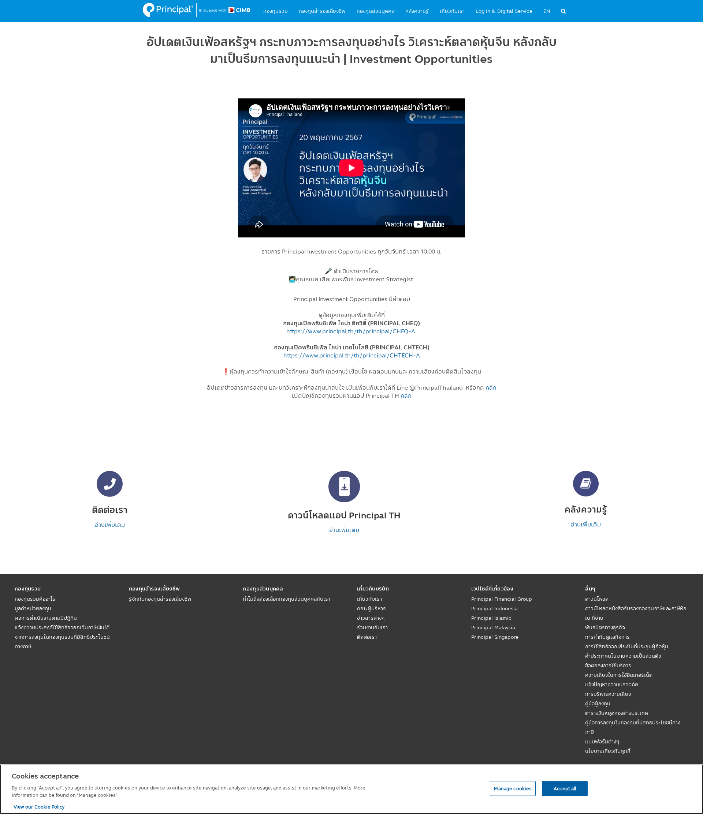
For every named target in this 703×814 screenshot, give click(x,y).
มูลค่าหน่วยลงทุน (33, 608)
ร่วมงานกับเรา (372, 627)
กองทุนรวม (275, 11)
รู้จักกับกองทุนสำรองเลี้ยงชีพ (160, 599)
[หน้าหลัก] (196, 10)
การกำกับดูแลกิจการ (607, 637)
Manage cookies (513, 788)
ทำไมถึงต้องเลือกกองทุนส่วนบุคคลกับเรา (286, 599)
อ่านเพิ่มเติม (110, 525)
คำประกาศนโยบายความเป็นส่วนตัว (623, 656)
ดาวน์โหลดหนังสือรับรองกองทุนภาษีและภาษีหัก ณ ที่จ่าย (636, 613)
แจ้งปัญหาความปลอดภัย (611, 684)
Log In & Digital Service (504, 11)
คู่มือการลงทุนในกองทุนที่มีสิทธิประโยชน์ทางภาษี (632, 727)
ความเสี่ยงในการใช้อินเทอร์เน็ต (618, 675)
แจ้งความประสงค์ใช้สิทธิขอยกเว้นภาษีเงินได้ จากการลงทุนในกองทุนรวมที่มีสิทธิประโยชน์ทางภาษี (62, 637)
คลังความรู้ (417, 11)
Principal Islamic (491, 618)
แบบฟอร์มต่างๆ (602, 741)
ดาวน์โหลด (597, 599)
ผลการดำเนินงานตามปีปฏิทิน (46, 618)
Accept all (565, 788)
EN (546, 11)
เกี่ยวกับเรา (452, 11)
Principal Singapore (494, 637)
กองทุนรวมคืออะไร (35, 599)
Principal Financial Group (501, 599)
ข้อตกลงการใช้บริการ (608, 665)
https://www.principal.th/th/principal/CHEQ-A (350, 331)
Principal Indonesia (494, 608)
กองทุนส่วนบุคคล (375, 11)
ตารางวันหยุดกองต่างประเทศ (616, 713)
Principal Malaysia (493, 627)
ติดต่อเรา (367, 637)
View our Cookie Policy (39, 806)
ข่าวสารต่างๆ (370, 618)
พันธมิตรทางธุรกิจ (605, 627)
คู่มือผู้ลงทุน (597, 703)
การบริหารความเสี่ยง (608, 694)
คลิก (491, 387)
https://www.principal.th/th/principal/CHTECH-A (351, 355)
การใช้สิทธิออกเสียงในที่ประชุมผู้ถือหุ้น (626, 646)
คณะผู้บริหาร (371, 608)
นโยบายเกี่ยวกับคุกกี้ (608, 751)
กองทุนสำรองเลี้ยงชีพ (322, 11)
